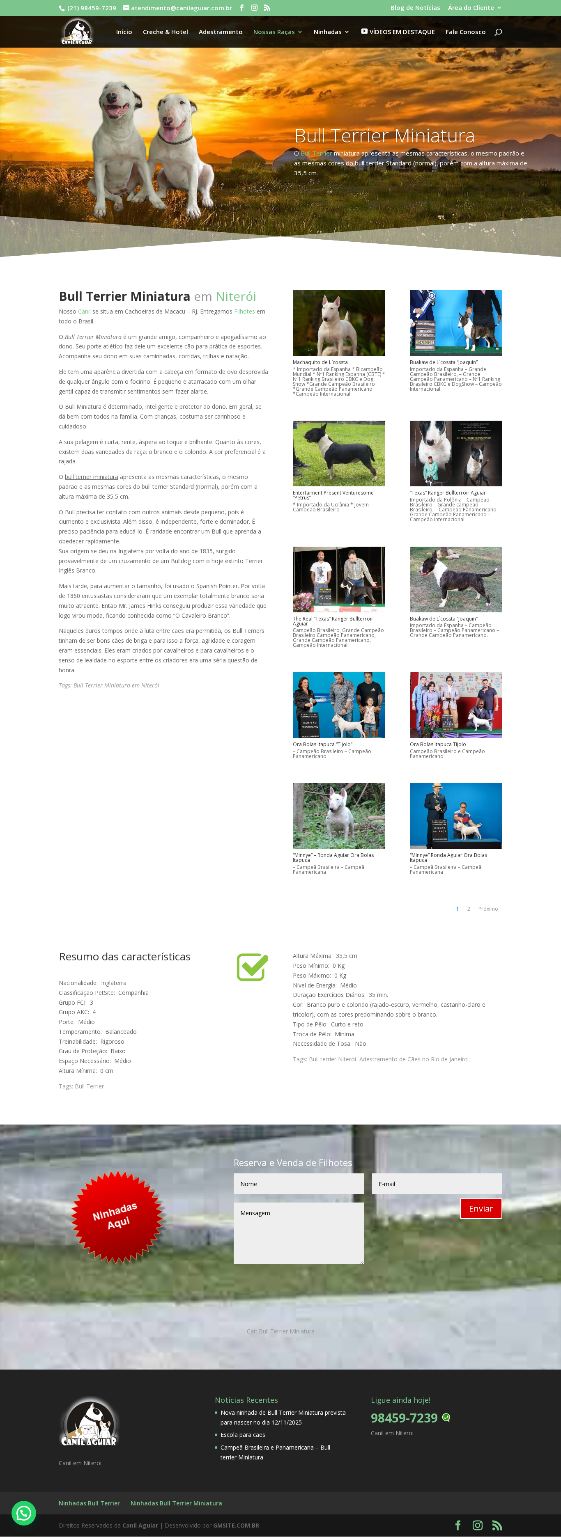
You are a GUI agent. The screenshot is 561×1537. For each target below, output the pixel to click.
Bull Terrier (316, 153)
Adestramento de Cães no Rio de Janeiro (413, 1059)
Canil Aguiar (140, 1525)
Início (124, 32)
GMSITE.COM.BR (236, 1525)
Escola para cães (243, 1435)
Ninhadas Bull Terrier (89, 1503)
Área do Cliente (471, 8)
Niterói (236, 296)
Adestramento (221, 32)
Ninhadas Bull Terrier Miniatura (176, 1503)
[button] (23, 1513)
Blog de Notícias (415, 8)
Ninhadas (328, 32)
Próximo (488, 908)
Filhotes (244, 311)
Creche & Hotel (165, 32)
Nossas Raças (274, 32)
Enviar (481, 1208)
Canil (84, 311)
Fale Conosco (466, 32)
